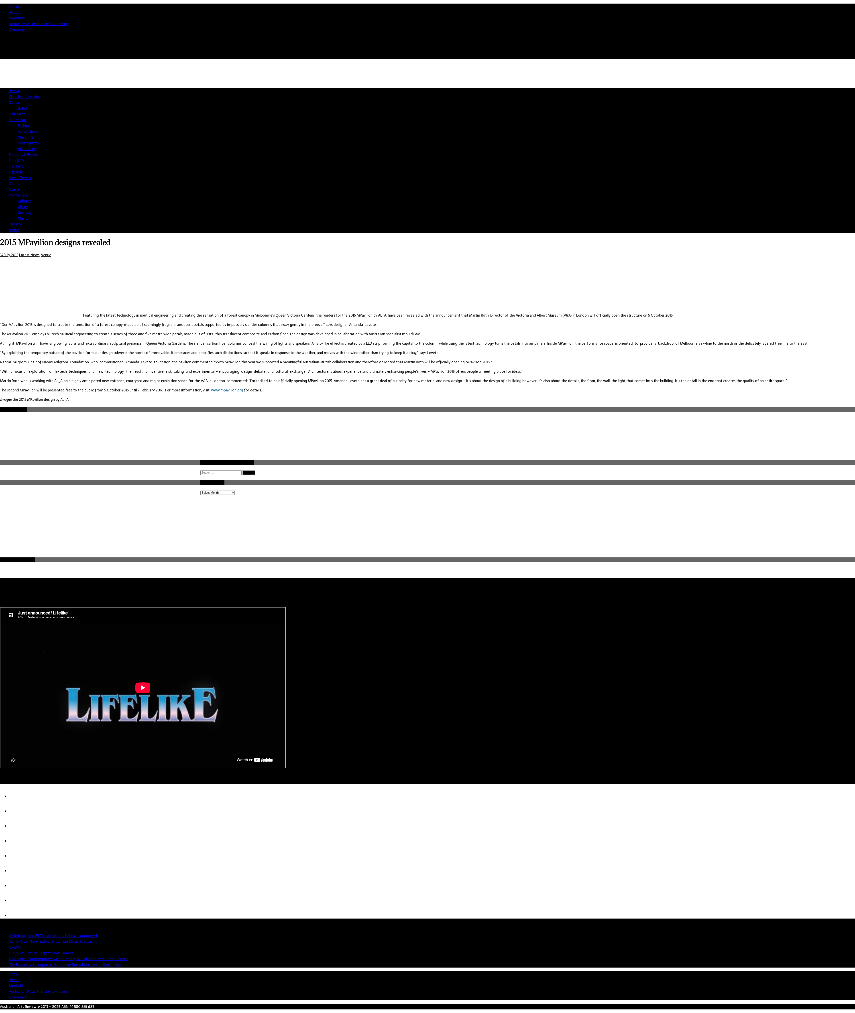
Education (17, 114)
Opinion (15, 183)
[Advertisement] (774, 98)
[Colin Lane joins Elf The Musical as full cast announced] (18, 796)
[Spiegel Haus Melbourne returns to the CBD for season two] (18, 916)
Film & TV (16, 160)
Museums (25, 137)
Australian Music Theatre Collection (38, 24)
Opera (14, 189)
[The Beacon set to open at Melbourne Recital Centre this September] (18, 871)
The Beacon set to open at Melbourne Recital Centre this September (65, 965)
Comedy (25, 212)
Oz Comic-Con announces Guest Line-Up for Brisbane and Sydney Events (68, 959)
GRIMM (14, 947)
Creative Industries (24, 97)
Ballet (22, 108)
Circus (23, 207)
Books (14, 91)
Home (14, 6)
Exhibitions (17, 120)
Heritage (16, 166)
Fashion (24, 126)
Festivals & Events (23, 155)
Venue (14, 230)
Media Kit (17, 18)
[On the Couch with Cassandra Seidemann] (18, 886)
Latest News (29, 255)
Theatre (15, 224)
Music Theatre (20, 178)
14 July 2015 (9, 255)
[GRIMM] (18, 826)
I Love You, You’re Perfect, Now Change (41, 953)
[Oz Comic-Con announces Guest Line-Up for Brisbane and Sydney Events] (18, 856)
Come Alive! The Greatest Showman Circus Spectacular (54, 941)
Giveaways (17, 30)
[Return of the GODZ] (18, 901)
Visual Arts (26, 149)
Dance (14, 102)
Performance (20, 195)
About (14, 12)
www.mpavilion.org (227, 390)
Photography (28, 143)
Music (22, 218)
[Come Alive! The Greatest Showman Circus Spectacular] (18, 811)
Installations (28, 131)
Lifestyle (16, 172)
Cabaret (24, 201)
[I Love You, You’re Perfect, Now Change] (18, 841)
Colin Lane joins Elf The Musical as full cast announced (53, 936)
